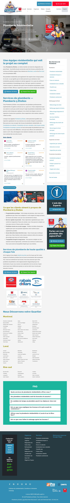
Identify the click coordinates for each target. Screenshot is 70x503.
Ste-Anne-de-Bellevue (23, 338)
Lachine (4, 327)
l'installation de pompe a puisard (12, 127)
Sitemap (11, 490)
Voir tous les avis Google (9, 187)
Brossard (20, 371)
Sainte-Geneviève (36, 336)
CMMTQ (24, 294)
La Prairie (34, 373)
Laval (34, 71)
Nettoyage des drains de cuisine (56, 123)
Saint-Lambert (21, 376)
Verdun (19, 340)
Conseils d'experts (48, 10)
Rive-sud (7, 367)
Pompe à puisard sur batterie (55, 164)
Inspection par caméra (56, 143)
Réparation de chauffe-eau (28, 452)
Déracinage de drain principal (55, 129)
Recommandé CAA (12, 294)
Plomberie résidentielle (56, 71)
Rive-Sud (41, 71)
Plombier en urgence (28, 439)
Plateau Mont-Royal (36, 331)
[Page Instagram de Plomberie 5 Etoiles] (18, 484)
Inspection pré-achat (55, 150)
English (65, 9)
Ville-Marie (5, 341)
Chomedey (20, 352)
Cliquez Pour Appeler (28, 91)
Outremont (34, 329)
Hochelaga (5, 326)
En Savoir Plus (57, 209)
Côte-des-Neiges (21, 322)
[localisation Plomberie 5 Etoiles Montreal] (60, 449)
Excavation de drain (54, 173)
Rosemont (5, 334)
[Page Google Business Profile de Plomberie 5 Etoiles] (13, 484)
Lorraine (19, 355)
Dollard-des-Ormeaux (8, 324)
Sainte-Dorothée (36, 359)
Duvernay (34, 352)
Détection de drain (55, 147)
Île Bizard (34, 326)
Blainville (20, 350)
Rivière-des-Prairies (36, 333)
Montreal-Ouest (6, 329)
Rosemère (20, 357)
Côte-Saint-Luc (35, 322)
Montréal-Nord (35, 327)
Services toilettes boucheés (54, 118)
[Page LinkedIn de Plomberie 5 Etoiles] (22, 484)
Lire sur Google (7, 148)
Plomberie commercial (56, 97)
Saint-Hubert (6, 376)
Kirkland (19, 326)
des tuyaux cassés (40, 125)
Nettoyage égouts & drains (57, 108)
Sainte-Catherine (36, 376)
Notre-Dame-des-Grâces (23, 329)
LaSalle (19, 327)
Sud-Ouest (34, 338)
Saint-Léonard (6, 336)
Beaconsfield (6, 322)
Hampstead (34, 324)
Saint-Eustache (35, 357)
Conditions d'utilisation (30, 488)
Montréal (30, 71)
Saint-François (6, 359)
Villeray (34, 340)
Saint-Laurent (35, 334)
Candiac (34, 371)
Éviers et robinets (54, 80)
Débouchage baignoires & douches (57, 112)
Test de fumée (53, 177)
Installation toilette (55, 93)
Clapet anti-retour (55, 169)
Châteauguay (21, 373)
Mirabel (34, 355)
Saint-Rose (5, 361)
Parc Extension (6, 331)
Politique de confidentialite (16, 488)
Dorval (19, 324)
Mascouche (20, 362)
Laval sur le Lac (35, 354)
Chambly (5, 373)
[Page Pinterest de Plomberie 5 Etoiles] (26, 484)
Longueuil (5, 375)
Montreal (7, 316)
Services (29, 9)
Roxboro (19, 334)
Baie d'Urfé (34, 321)
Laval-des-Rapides (22, 354)
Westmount (20, 341)
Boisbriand (34, 350)
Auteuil (4, 350)
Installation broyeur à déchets (55, 76)
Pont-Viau (5, 357)
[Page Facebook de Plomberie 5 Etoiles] (9, 484)
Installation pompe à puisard (55, 159)
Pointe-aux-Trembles (7, 333)
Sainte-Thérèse (21, 361)
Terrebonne (35, 361)
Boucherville (6, 371)
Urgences (36, 9)
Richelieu (20, 375)
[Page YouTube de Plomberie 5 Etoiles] (30, 484)
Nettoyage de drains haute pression (57, 134)
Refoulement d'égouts (28, 448)
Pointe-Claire (21, 333)
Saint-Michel (20, 336)
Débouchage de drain (55, 105)
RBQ (36, 294)
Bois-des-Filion (6, 352)
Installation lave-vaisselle (57, 83)
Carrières (58, 9)
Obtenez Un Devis (45, 3)
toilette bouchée (22, 255)
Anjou (19, 321)
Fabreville (5, 354)
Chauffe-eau (53, 87)
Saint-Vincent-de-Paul (23, 359)
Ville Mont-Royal (6, 340)
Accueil (24, 9)
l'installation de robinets (9, 125)
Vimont (4, 362)
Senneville (5, 338)
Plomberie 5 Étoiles (20, 118)
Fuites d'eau (53, 90)
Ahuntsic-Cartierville (7, 321)
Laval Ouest (5, 355)
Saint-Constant (35, 375)
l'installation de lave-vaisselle (25, 125)
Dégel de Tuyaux (29, 460)
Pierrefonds (20, 331)
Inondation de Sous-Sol (28, 457)
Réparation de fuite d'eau (28, 444)
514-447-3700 (61, 3)
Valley (33, 341)
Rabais (43, 9)
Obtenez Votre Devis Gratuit (9, 449)
